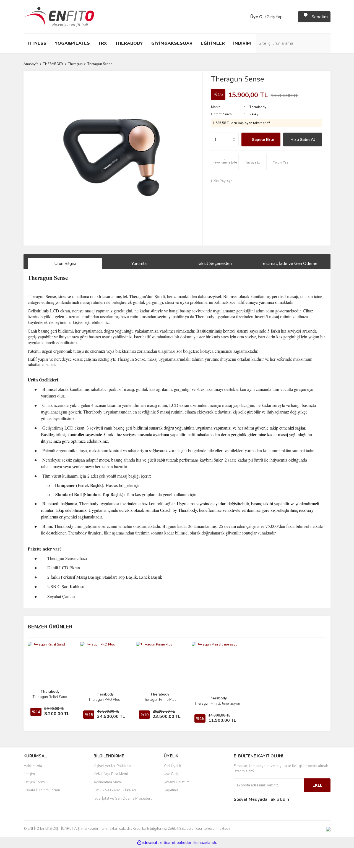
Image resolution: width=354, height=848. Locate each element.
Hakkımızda (33, 765)
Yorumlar (139, 263)
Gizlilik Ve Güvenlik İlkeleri (114, 790)
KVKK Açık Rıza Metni (110, 773)
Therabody (257, 107)
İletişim (29, 773)
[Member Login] (245, 17)
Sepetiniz (171, 790)
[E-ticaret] (176, 842)
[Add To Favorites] (225, 162)
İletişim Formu (35, 782)
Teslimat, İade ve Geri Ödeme (289, 263)
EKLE (317, 785)
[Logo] (59, 16)
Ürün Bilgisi (65, 263)
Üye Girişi (171, 773)
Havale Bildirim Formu (42, 790)
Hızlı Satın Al (302, 139)
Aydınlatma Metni (107, 782)
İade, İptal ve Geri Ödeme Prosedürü (122, 798)
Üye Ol (257, 17)
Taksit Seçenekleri (214, 263)
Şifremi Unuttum (176, 782)
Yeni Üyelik (172, 765)
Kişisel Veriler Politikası (112, 765)
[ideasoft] (148, 842)
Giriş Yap (275, 17)
